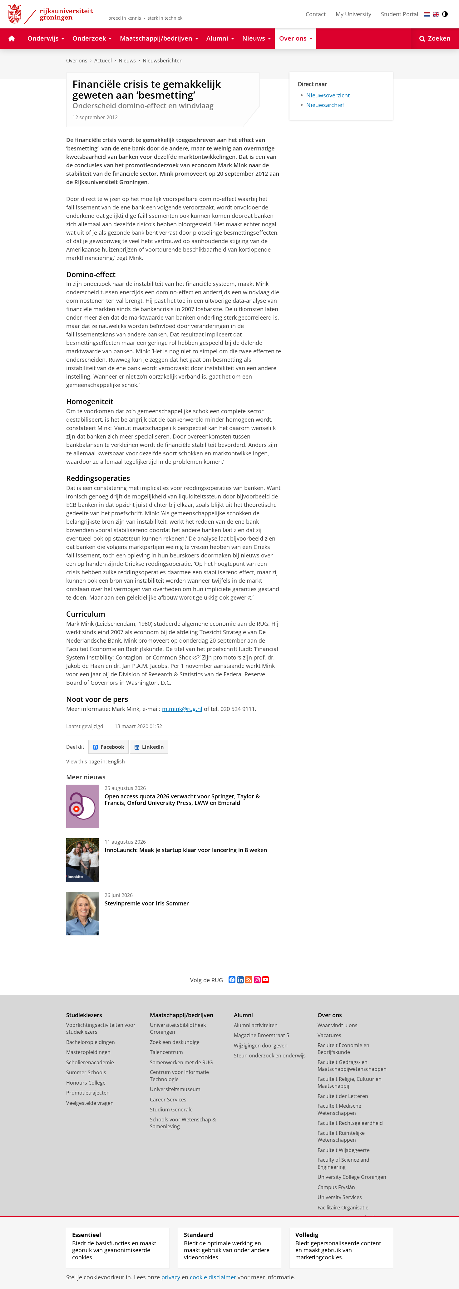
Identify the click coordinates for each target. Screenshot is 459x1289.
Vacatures (329, 1035)
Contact (316, 14)
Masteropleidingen (88, 1052)
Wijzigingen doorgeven (261, 1045)
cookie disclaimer (213, 1277)
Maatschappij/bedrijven (181, 1015)
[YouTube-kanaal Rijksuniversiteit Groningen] (265, 980)
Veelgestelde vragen (90, 1103)
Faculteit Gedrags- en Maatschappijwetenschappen (352, 1066)
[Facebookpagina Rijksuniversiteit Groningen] (232, 980)
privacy (170, 1277)
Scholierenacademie (90, 1062)
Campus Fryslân (336, 1187)
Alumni (243, 1015)
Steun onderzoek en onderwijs (270, 1055)
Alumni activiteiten (256, 1025)
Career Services (168, 1099)
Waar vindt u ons (338, 1025)
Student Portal (399, 14)
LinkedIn (153, 746)
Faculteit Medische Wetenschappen (339, 1109)
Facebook (112, 746)
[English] (436, 14)
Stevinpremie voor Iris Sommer (147, 903)
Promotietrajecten (88, 1092)
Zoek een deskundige (175, 1042)
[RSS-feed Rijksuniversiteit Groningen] (248, 980)
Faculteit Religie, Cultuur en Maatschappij (350, 1083)
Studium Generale (171, 1109)
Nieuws (127, 60)
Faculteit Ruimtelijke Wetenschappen (341, 1137)
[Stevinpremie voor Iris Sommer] (82, 913)
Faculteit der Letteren (343, 1096)
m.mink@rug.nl (182, 709)
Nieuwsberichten (163, 60)
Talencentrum (166, 1052)
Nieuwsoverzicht (328, 95)
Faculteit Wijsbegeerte (344, 1150)
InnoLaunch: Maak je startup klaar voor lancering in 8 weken (186, 850)
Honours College (86, 1082)
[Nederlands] (427, 14)
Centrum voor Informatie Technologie (179, 1076)
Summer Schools (86, 1072)
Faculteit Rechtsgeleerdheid (350, 1123)
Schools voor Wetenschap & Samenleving (183, 1123)
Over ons (76, 60)
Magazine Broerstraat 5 (261, 1035)
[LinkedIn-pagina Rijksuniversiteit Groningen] (240, 980)
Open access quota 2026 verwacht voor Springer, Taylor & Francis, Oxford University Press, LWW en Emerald (182, 799)
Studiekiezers (84, 1015)
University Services (340, 1197)
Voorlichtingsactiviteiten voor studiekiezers (101, 1029)
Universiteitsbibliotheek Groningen (178, 1029)
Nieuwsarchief (325, 105)
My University (353, 14)
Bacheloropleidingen (90, 1042)
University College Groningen (352, 1177)
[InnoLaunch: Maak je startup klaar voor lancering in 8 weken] (82, 860)
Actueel (103, 60)
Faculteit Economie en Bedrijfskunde (343, 1049)
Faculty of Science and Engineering (343, 1163)
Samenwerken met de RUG (181, 1062)
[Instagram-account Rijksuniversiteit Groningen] (257, 980)
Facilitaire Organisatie (343, 1207)
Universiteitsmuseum (175, 1089)
